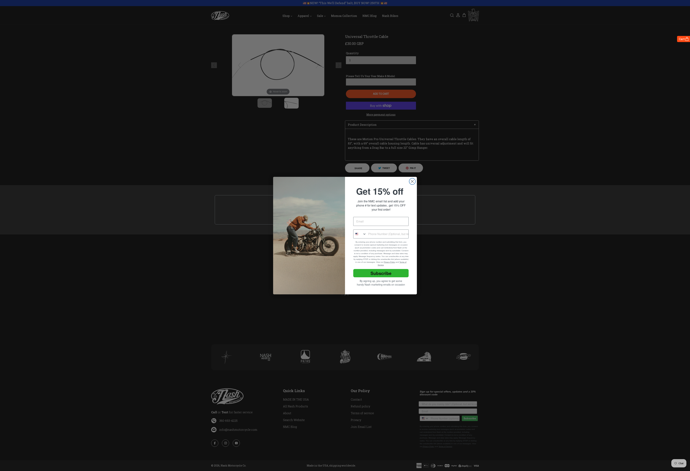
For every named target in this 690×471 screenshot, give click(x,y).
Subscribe (381, 273)
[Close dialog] (412, 181)
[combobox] (359, 234)
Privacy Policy (389, 262)
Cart (682, 39)
